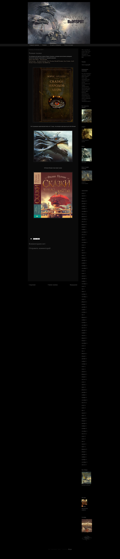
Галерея (44, 45)
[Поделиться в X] (36, 239)
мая (82, 237)
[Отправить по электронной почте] (34, 239)
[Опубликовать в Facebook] (37, 239)
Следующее (32, 285)
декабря (83, 203)
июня (83, 193)
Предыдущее (73, 285)
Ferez (84, 506)
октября (83, 208)
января (83, 227)
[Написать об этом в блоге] (35, 239)
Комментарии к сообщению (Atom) (57, 289)
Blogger (70, 549)
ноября (83, 206)
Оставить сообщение (55, 45)
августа (83, 214)
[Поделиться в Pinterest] (39, 239)
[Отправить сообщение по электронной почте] (31, 238)
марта (83, 198)
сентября (84, 211)
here (83, 57)
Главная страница (34, 45)
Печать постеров (68, 45)
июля (83, 245)
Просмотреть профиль (85, 509)
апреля (83, 195)
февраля (83, 201)
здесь (87, 91)
